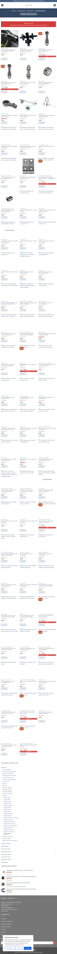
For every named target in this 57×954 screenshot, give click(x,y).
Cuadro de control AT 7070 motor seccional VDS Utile (46, 616)
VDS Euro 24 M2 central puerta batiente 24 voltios (28, 745)
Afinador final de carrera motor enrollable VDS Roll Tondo (26, 50)
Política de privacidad (6, 924)
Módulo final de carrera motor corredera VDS (26, 554)
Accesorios (21, 11)
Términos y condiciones (6, 921)
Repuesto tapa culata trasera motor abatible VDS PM (46, 398)
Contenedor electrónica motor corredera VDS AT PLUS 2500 (26, 490)
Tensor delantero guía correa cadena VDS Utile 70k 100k (9, 460)
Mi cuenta (3, 932)
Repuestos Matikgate (8, 813)
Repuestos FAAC (7, 811)
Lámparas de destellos (7, 791)
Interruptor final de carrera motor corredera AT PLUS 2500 (46, 521)
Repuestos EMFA (7, 807)
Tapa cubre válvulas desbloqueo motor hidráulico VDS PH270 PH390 (9, 303)
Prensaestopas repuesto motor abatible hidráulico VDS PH (9, 241)
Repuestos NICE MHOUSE (9, 821)
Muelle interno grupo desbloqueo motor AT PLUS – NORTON (28, 303)
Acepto (27, 948)
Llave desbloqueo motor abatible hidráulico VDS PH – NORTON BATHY (47, 178)
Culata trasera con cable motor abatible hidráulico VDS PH (47, 682)
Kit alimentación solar (7, 789)
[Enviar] (54, 943)
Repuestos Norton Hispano (9, 823)
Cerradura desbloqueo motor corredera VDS (28, 241)
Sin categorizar (4, 862)
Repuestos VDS (7, 833)
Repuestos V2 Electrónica (9, 831)
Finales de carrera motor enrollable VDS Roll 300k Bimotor (28, 585)
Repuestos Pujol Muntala (9, 829)
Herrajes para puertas (6, 851)
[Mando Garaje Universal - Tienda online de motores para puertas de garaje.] (28, 5)
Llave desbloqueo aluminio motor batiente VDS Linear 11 (46, 50)
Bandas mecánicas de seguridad (9, 771)
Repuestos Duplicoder (8, 805)
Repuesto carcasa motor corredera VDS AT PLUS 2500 (47, 429)
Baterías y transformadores (8, 773)
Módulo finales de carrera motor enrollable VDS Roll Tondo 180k (46, 585)
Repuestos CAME (7, 801)
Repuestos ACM (7, 797)
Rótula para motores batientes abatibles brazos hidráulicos (9, 116)
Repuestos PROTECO (8, 827)
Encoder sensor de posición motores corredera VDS (46, 241)
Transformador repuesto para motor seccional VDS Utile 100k (9, 745)
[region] (18, 943)
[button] (2, 5)
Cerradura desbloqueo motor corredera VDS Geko (28, 210)
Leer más (4, 91)
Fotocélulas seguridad (7, 787)
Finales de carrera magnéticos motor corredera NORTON (46, 649)
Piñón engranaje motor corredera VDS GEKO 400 (9, 521)
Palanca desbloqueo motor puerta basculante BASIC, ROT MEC (8, 50)
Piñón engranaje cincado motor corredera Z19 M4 (8, 398)
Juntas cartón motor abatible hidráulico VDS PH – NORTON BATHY (9, 554)
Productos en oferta (6, 856)
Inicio (14, 11)
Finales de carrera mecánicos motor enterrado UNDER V (8, 585)
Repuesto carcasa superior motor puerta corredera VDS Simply (47, 334)
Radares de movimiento (7, 793)
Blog (2, 934)
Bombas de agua (5, 846)
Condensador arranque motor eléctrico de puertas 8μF (9, 147)
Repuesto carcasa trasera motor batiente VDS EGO (27, 272)
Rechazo (19, 948)
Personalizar (10, 948)
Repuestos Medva (7, 815)
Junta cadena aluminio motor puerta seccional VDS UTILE (27, 83)
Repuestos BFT (7, 799)
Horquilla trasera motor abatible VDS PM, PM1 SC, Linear (28, 178)
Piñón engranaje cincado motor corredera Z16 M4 (45, 303)
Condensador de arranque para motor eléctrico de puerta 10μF (28, 147)
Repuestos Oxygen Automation (10, 825)
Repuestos (30, 11)
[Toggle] (55, 767)
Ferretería (4, 785)
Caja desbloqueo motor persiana (9, 775)
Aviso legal (3, 918)
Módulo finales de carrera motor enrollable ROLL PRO (8, 682)
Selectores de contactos (7, 836)
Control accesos (5, 781)
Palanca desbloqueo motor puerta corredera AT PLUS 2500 (8, 490)
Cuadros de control (5, 848)
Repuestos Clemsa (8, 803)
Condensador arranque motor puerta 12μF (47, 147)
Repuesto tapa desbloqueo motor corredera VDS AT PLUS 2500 (27, 334)
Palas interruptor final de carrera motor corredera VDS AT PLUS (47, 365)
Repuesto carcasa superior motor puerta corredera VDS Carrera (28, 429)
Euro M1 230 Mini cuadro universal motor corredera (27, 712)
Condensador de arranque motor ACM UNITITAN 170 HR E (47, 210)
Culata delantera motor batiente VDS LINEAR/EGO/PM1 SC (47, 116)
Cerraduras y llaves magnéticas (9, 779)
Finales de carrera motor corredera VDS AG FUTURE (28, 521)
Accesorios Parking (5, 843)
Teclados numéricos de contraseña (9, 840)
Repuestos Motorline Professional (11, 817)
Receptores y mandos (6, 859)
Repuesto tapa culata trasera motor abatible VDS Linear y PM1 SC (8, 429)
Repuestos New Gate (8, 819)
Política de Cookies (5, 926)
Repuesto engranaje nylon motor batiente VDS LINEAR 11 (46, 83)
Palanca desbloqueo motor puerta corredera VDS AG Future (8, 334)
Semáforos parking (6, 838)
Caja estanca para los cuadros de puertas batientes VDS (46, 272)
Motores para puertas (6, 854)
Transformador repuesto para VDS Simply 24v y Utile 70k (27, 649)
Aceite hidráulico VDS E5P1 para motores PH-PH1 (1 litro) (46, 460)
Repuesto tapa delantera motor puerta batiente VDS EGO (28, 116)
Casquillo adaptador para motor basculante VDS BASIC (8, 210)
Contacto (3, 929)
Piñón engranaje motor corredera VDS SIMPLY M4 (28, 365)
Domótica (4, 783)
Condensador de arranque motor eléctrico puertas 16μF (8, 178)
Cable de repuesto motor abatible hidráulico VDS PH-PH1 (46, 490)
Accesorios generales (6, 769)
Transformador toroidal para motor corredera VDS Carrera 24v (8, 712)
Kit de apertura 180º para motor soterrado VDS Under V (45, 712)
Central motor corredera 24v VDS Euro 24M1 (28, 682)
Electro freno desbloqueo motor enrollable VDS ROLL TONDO (27, 616)
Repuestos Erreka (7, 809)
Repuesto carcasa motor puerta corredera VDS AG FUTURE (8, 365)
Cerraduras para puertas (7, 777)
